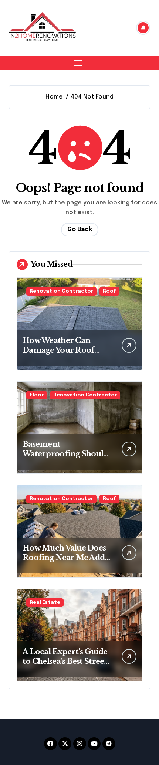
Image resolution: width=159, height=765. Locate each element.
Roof (109, 291)
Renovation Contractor (61, 291)
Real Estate (45, 602)
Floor (37, 395)
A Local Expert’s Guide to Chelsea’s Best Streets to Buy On (66, 661)
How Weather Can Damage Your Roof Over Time (58, 350)
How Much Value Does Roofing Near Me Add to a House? (64, 557)
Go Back (79, 229)
